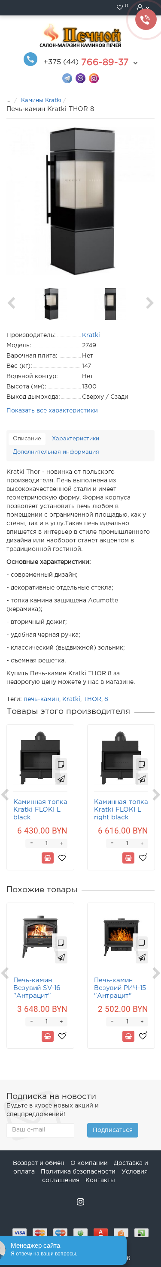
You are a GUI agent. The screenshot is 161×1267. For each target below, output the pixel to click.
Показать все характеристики (52, 410)
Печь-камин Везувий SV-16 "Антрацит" (37, 988)
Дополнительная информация (56, 452)
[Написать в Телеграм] (67, 78)
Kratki (71, 699)
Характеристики (75, 438)
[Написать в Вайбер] (80, 78)
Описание (27, 438)
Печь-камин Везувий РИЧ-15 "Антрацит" (120, 988)
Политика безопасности (78, 1171)
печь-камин (41, 699)
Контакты (100, 1180)
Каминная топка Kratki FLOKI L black (40, 809)
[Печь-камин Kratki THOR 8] (80, 201)
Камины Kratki (41, 100)
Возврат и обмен (38, 1163)
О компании (89, 1163)
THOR (92, 699)
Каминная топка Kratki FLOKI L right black (121, 809)
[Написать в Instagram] (94, 78)
